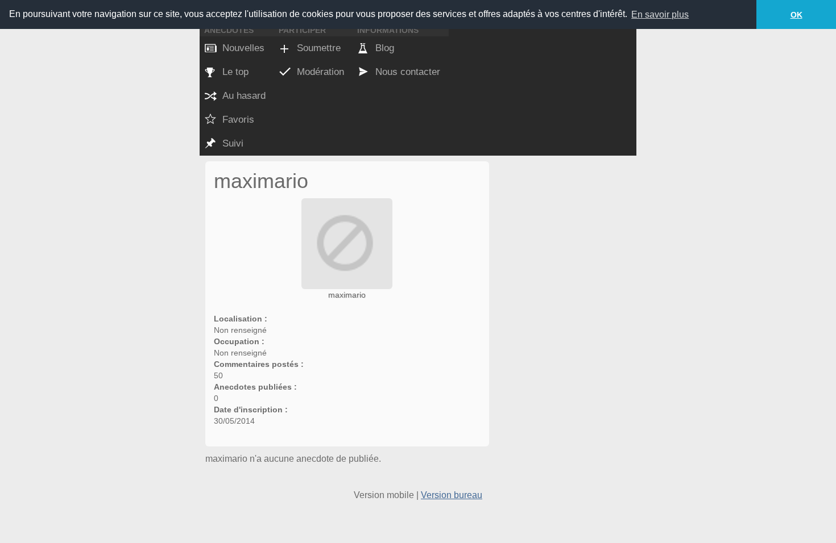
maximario (347, 294)
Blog (384, 48)
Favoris (238, 119)
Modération (320, 71)
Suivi (232, 143)
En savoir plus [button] (660, 14)
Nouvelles (243, 48)
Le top (235, 71)
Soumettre (319, 48)
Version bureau (451, 495)
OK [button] (796, 14)
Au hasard (244, 95)
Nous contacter (407, 71)
